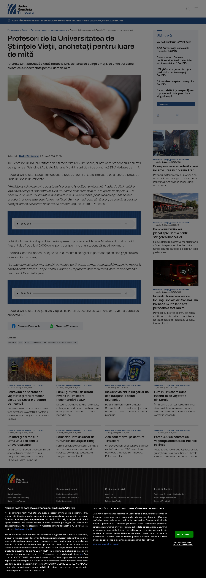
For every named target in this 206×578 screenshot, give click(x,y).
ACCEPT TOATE (184, 534)
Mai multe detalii (23, 529)
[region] (103, 541)
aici (81, 554)
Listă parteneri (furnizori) (106, 544)
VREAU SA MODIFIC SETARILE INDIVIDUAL (183, 543)
